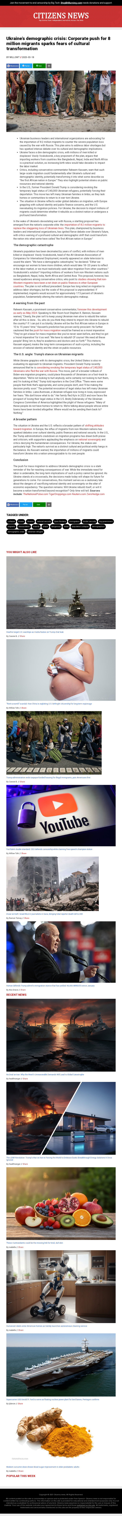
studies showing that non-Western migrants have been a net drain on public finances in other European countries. (60, 283)
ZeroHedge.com (96, 494)
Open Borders (60, 521)
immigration (74, 521)
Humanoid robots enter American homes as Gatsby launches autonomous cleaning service (46, 1326)
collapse (11, 521)
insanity (36, 526)
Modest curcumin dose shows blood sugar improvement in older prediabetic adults (42, 1467)
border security (89, 521)
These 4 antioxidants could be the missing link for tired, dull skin (34, 1243)
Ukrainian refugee (35, 532)
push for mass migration (47, 330)
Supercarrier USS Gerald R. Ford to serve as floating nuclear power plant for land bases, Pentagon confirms (52, 1399)
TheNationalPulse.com (35, 494)
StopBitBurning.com (71, 3)
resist (66, 526)
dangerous (56, 526)
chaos (45, 526)
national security (44, 521)
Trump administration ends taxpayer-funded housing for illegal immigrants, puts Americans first (48, 777)
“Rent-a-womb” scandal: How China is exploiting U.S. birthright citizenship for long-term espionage (49, 704)
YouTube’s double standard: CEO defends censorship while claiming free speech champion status (49, 849)
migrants (11, 526)
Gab (40, 66)
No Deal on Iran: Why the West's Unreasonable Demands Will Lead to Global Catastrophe (45, 1074)
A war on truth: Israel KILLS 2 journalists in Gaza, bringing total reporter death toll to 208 (44, 914)
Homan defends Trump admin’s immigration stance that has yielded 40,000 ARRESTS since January (50, 986)
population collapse (80, 526)
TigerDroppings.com (60, 494)
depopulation (24, 526)
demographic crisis (16, 532)
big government (106, 521)
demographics (98, 526)
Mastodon (14, 66)
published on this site (86, 1505)
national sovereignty (89, 439)
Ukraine (30, 521)
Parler (27, 66)
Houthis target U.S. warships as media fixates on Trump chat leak (35, 632)
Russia (21, 521)
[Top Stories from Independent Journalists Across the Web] (61, 23)
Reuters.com (79, 494)
